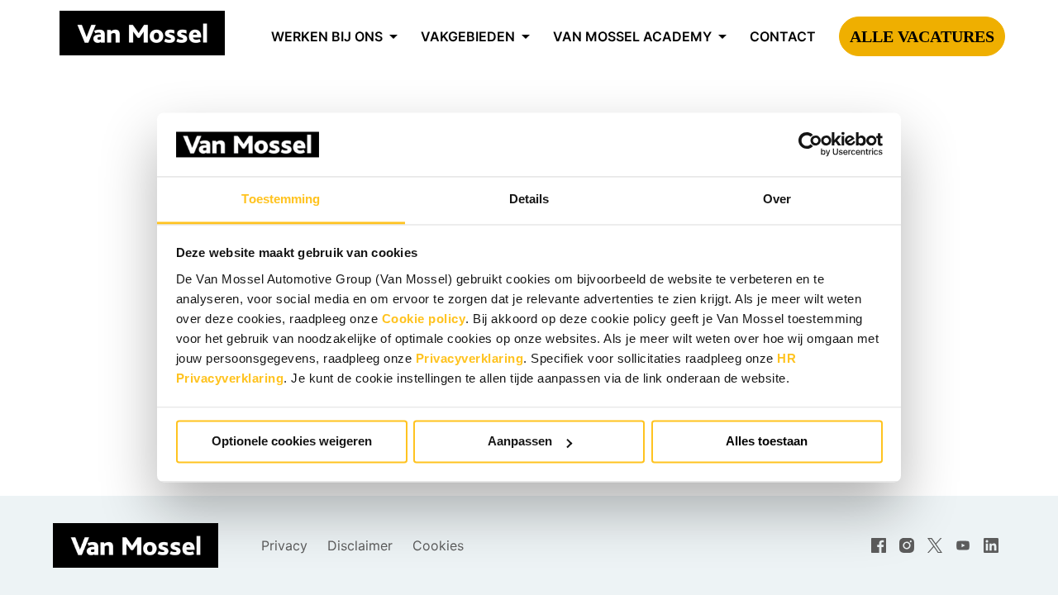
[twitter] (935, 545)
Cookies (438, 545)
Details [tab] (529, 199)
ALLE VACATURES (922, 36)
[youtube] (963, 545)
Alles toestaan (767, 442)
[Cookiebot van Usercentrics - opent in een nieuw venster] (810, 144)
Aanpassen (520, 442)
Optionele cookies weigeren (292, 442)
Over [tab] (777, 199)
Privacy (284, 545)
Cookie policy (424, 319)
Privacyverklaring (470, 358)
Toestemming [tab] (280, 199)
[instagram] (907, 545)
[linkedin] (991, 545)
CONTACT (783, 36)
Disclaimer (360, 545)
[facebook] (879, 545)
